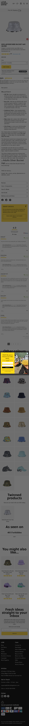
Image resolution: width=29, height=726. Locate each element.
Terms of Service (9, 371)
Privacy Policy (7, 371)
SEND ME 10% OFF (7, 367)
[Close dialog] (27, 353)
